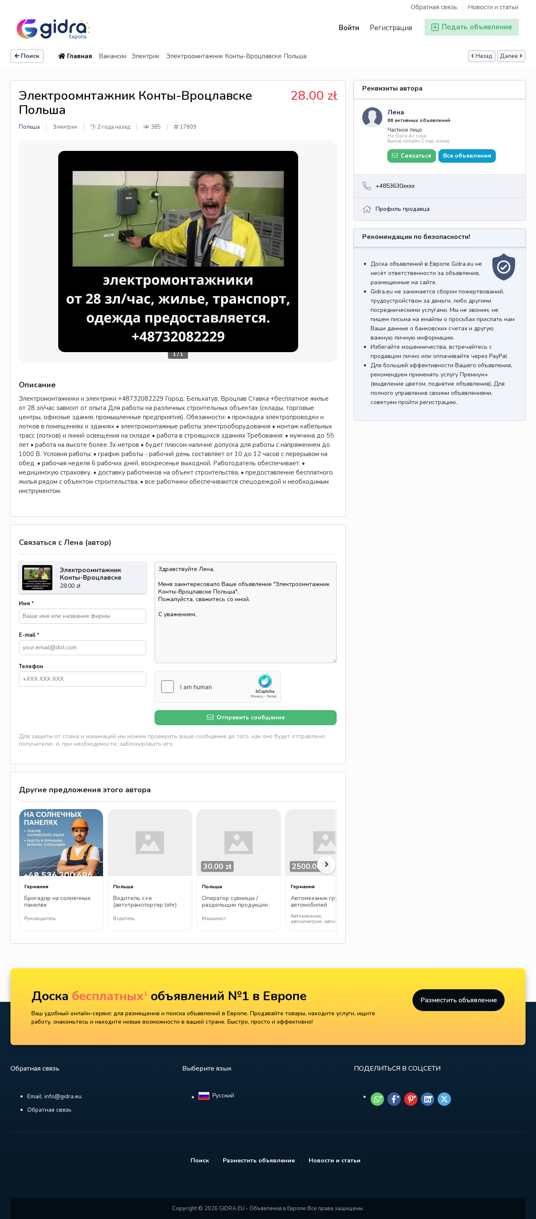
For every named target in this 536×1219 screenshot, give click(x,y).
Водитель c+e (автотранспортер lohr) (145, 902)
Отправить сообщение (250, 717)
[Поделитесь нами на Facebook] (394, 1099)
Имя (26, 603)
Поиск (30, 56)
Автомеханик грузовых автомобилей (323, 902)
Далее (509, 56)
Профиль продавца (403, 209)
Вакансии (112, 56)
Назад (484, 56)
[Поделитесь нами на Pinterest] (410, 1099)
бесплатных (109, 996)
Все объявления (467, 156)
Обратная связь (434, 7)
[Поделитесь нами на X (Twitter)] (444, 1099)
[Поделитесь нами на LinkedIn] (427, 1099)
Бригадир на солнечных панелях (57, 902)
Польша (29, 127)
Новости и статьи (493, 7)
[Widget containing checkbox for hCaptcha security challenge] (218, 687)
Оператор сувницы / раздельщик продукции (235, 902)
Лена (395, 112)
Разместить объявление (458, 1000)
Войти (349, 28)
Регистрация (391, 28)
